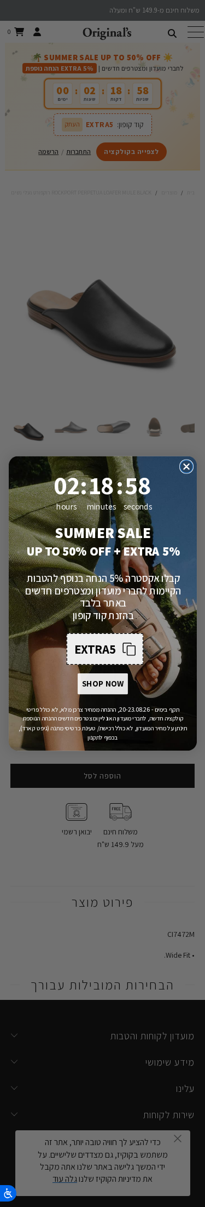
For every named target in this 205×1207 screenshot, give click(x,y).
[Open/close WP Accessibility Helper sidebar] (8, 1193)
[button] (104, 649)
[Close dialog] (186, 466)
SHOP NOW (102, 683)
